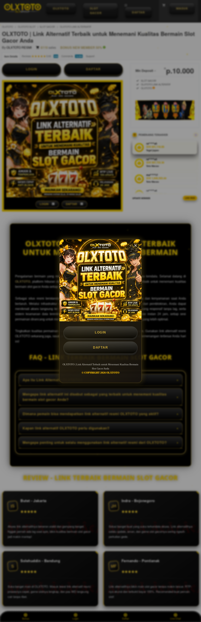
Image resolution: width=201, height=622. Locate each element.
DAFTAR (100, 347)
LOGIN (100, 332)
